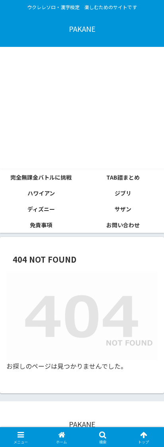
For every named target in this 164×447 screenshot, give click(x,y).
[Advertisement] (82, 108)
